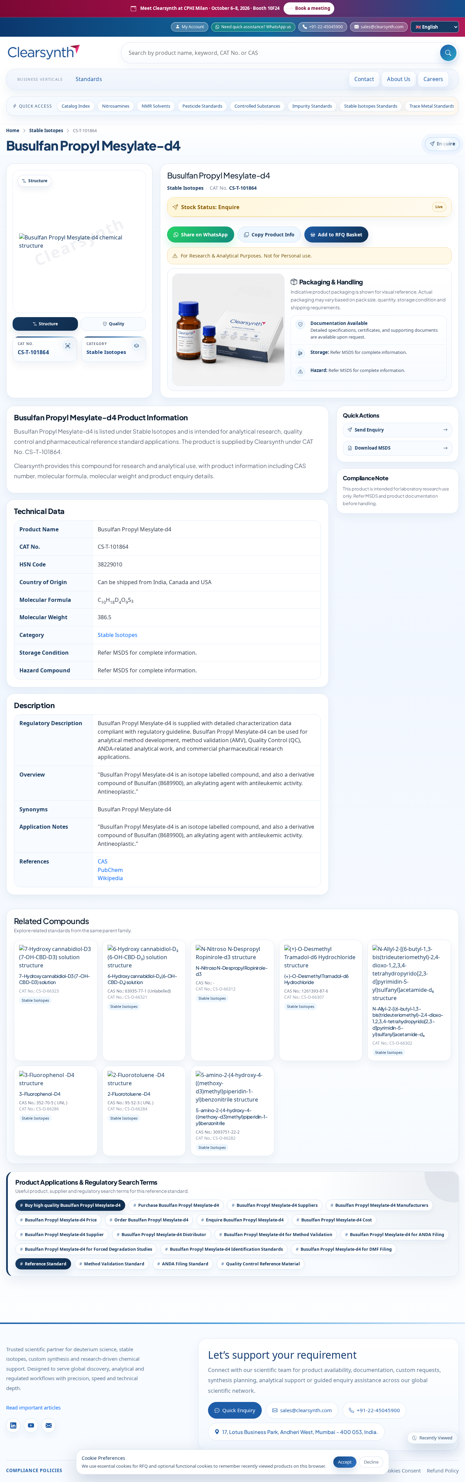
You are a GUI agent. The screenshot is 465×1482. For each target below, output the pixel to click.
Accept (345, 1462)
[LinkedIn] (13, 1425)
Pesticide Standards (202, 106)
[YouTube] (31, 1425)
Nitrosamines (115, 106)
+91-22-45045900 (326, 27)
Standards (89, 79)
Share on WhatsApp (204, 234)
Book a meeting (312, 8)
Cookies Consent (401, 1470)
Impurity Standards (312, 106)
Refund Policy (443, 1470)
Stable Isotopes (46, 130)
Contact (364, 79)
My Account (193, 27)
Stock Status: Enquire (210, 207)
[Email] (49, 1425)
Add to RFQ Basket (340, 234)
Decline (371, 1462)
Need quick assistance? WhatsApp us (256, 27)
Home (12, 130)
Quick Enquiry (238, 1410)
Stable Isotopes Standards (370, 106)
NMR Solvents (156, 106)
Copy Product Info (273, 234)
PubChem (110, 870)
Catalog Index (76, 106)
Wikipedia (110, 878)
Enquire (446, 143)
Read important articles (33, 1407)
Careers (433, 79)
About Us (399, 79)
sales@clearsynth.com (382, 27)
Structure (48, 324)
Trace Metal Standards (432, 106)
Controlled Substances (257, 106)
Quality (116, 324)
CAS (103, 861)
